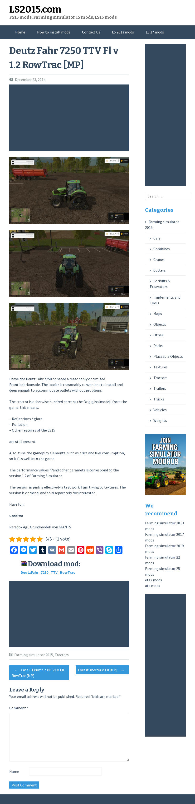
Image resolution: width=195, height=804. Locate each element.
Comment (18, 707)
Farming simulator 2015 (33, 654)
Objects (159, 324)
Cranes (159, 259)
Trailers (159, 388)
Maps (157, 313)
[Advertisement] (70, 118)
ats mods (152, 585)
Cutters (159, 270)
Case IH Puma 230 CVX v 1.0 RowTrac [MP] (38, 673)
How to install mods (53, 32)
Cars (157, 238)
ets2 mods (153, 580)
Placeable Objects (168, 356)
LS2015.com (35, 9)
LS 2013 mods (123, 32)
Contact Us (91, 32)
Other (158, 335)
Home (20, 32)
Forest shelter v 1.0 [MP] (101, 670)
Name (14, 771)
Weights (160, 420)
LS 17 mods (155, 32)
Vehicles (160, 409)
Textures (160, 367)
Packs (158, 345)
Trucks (158, 399)
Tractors (62, 654)
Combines (161, 248)
